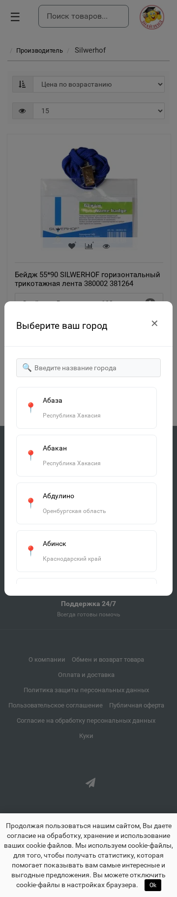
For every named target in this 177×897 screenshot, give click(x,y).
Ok (152, 885)
